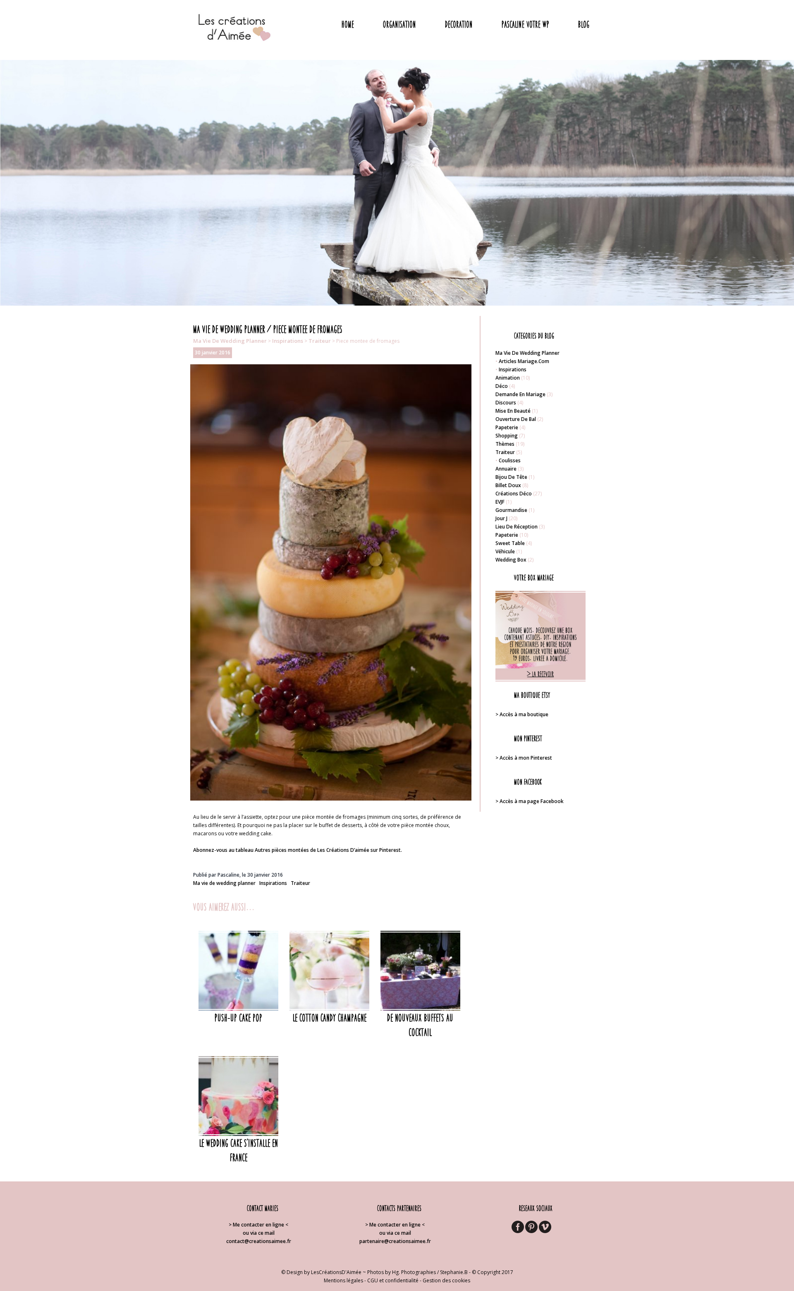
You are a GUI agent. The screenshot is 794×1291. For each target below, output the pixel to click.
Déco (501, 386)
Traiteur (320, 340)
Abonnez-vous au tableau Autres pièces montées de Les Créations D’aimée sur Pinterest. (297, 849)
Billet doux (508, 485)
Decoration (459, 24)
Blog (583, 24)
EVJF (500, 501)
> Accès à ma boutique (521, 714)
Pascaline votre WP (525, 24)
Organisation (399, 24)
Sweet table (510, 543)
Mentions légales (343, 1280)
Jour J (501, 518)
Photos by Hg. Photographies (401, 1272)
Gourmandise (511, 510)
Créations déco (513, 493)
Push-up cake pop (238, 1017)
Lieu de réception (516, 526)
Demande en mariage (520, 394)
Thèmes (504, 443)
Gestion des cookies (446, 1280)
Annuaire (506, 468)
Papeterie (506, 427)
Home (348, 24)
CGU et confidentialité (393, 1280)
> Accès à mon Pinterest (523, 757)
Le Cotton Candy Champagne (329, 1017)
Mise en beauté (513, 410)
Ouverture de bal (515, 419)
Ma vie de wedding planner (230, 340)
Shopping (506, 435)
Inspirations (287, 340)
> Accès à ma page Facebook (529, 801)
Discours (505, 402)
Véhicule (505, 551)
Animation (507, 377)
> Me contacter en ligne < (258, 1224)
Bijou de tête (511, 477)
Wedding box (510, 559)
